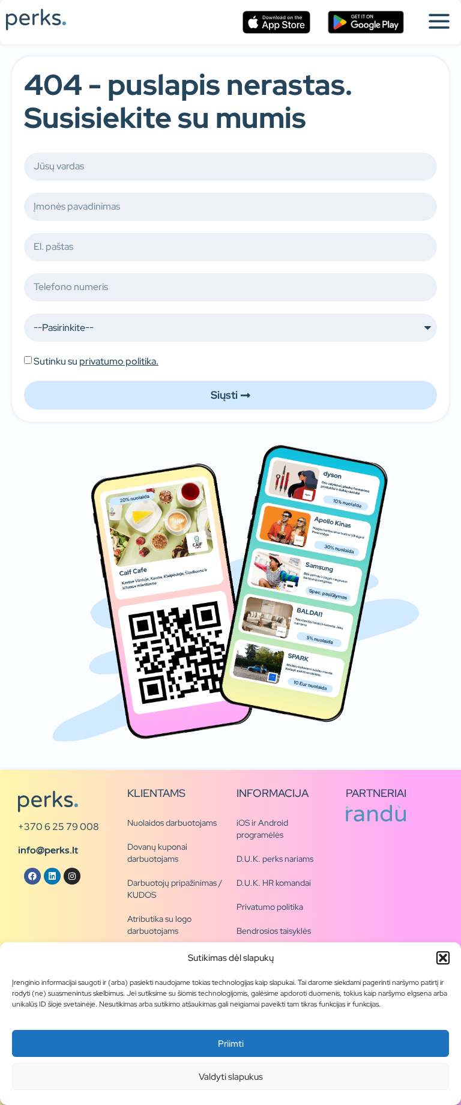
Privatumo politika (270, 906)
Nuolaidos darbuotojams (172, 822)
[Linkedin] (52, 876)
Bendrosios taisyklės (274, 930)
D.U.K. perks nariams (275, 858)
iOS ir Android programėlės (262, 828)
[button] (443, 958)
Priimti (231, 1044)
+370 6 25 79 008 (58, 826)
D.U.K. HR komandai (274, 882)
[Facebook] (32, 876)
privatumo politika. (118, 361)
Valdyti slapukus (231, 1077)
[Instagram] (72, 876)
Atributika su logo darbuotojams (159, 924)
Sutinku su (96, 361)
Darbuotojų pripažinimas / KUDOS (174, 888)
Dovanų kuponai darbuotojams (157, 852)
